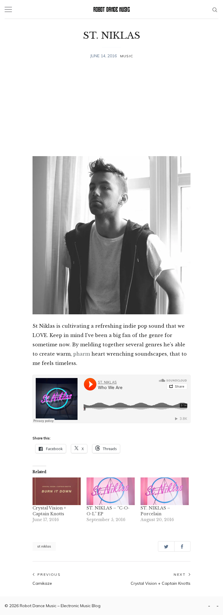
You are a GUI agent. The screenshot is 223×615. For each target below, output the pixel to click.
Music (126, 56)
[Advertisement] (111, 108)
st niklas (44, 546)
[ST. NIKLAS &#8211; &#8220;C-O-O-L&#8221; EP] (111, 491)
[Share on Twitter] (166, 546)
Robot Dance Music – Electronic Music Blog (60, 605)
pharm (81, 354)
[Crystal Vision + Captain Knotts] (57, 491)
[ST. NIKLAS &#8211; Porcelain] (165, 491)
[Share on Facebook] (182, 546)
